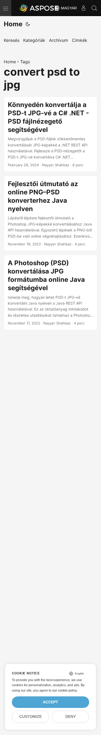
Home (13, 24)
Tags (25, 61)
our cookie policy (64, 690)
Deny (70, 717)
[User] (83, 8)
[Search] (94, 8)
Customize (30, 717)
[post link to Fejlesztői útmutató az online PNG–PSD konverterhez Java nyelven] (50, 213)
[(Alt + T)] (28, 24)
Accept (50, 702)
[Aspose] (39, 8)
